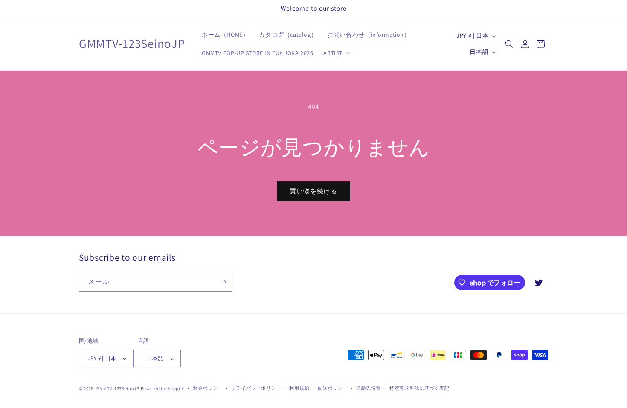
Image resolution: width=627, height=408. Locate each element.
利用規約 (299, 388)
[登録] (222, 282)
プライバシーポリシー (256, 388)
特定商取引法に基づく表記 (419, 388)
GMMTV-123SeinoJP (117, 388)
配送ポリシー (333, 388)
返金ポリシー (208, 388)
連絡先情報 (368, 388)
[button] (336, 53)
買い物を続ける (313, 191)
